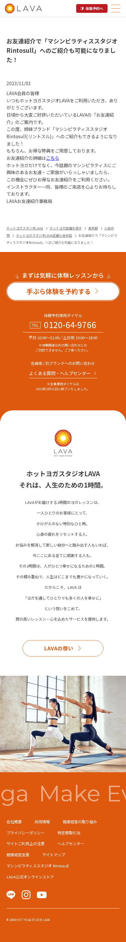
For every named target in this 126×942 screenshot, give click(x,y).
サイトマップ (53, 854)
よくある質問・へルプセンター (60, 373)
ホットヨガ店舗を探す (66, 228)
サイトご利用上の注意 (25, 843)
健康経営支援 (17, 854)
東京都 (93, 228)
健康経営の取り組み (80, 821)
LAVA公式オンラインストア (30, 877)
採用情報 (42, 821)
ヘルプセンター (70, 843)
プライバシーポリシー (25, 833)
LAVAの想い (58, 648)
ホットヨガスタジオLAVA (24, 228)
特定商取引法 (68, 833)
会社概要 (14, 821)
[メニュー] (115, 8)
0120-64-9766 (70, 325)
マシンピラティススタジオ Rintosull (37, 866)
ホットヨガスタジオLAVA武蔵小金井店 (44, 235)
